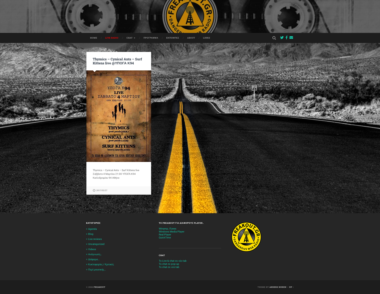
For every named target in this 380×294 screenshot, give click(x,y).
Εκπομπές (172, 37)
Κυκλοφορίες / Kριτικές (101, 264)
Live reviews (95, 239)
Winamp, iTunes (167, 228)
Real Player (165, 234)
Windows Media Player (171, 231)
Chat (129, 37)
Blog (90, 233)
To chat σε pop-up (169, 263)
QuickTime (165, 237)
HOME (93, 37)
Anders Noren (277, 287)
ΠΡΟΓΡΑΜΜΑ (151, 37)
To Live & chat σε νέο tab (173, 260)
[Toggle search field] (274, 38)
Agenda (92, 228)
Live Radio (111, 37)
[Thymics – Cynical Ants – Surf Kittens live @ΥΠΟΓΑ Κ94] (118, 116)
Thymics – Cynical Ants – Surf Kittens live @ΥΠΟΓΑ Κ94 (117, 61)
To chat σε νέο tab (169, 267)
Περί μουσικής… (97, 269)
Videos (92, 249)
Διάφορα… (93, 259)
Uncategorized (96, 244)
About (191, 37)
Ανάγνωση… (95, 254)
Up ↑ (291, 287)
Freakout (99, 287)
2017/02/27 (101, 190)
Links (206, 37)
